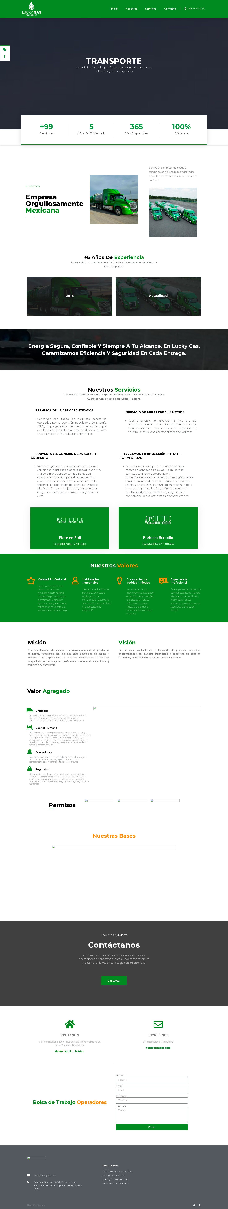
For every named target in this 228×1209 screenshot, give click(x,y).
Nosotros (131, 8)
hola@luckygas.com (158, 1047)
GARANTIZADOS (64, 410)
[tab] (68, 410)
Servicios (150, 8)
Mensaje (121, 1106)
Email (119, 1086)
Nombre (121, 1075)
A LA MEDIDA (155, 412)
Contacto (170, 8)
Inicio (114, 8)
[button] (114, 980)
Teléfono (121, 1096)
